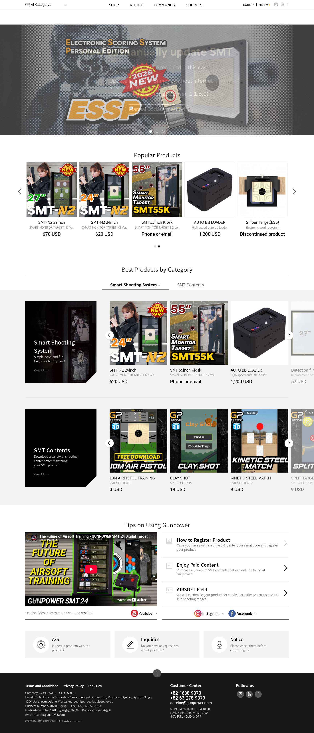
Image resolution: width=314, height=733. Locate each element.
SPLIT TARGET (243, 478)
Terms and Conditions (41, 685)
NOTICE (136, 5)
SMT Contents (190, 285)
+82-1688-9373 (185, 693)
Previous (19, 191)
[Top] (157, 673)
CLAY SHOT (120, 478)
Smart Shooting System (134, 285)
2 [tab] (159, 246)
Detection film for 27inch (252, 370)
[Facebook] (288, 4)
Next (294, 191)
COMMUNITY (164, 5)
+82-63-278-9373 (187, 698)
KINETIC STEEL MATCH (190, 478)
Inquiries (94, 685)
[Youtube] (282, 4)
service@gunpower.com (191, 703)
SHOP (114, 5)
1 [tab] (155, 246)
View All (39, 370)
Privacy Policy (73, 685)
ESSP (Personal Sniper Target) (51, 222)
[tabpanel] (51, 199)
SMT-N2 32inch (104, 222)
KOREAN (249, 4)
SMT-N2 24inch (209, 222)
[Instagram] (276, 4)
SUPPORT (194, 5)
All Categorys (41, 5)
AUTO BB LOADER (186, 370)
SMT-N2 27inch (157, 222)
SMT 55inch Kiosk (262, 222)
